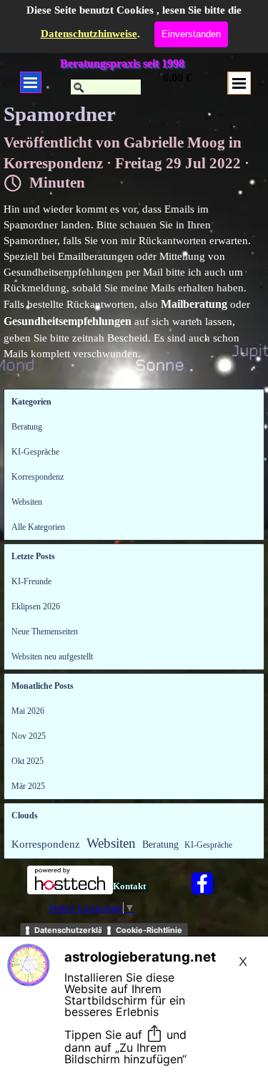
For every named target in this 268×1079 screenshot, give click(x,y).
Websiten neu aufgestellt (52, 657)
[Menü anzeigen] (30, 82)
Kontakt (129, 886)
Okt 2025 (27, 761)
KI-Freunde (31, 581)
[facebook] (202, 883)
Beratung (26, 427)
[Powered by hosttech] (70, 888)
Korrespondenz (37, 477)
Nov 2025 (28, 736)
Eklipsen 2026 (35, 606)
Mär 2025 (28, 786)
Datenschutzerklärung (77, 930)
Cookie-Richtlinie (149, 930)
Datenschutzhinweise (89, 33)
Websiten (26, 502)
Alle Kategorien (38, 527)
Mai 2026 (27, 711)
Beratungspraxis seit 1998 (122, 63)
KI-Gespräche (35, 452)
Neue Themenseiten (44, 631)
